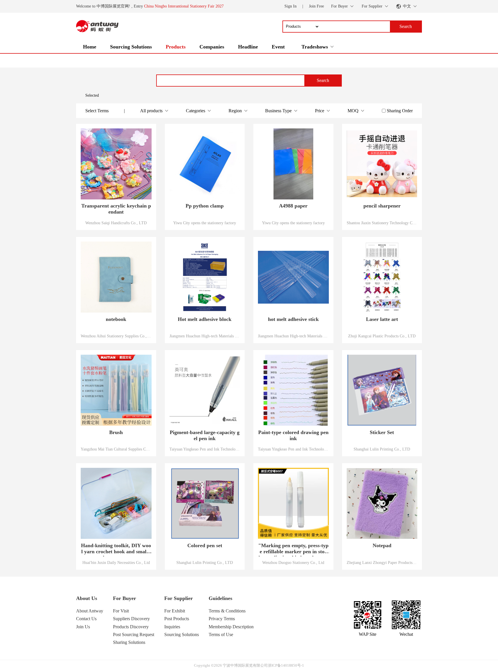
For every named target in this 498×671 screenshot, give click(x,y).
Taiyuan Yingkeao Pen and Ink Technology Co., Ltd (204, 449)
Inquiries (172, 626)
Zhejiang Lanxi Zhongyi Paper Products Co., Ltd (382, 562)
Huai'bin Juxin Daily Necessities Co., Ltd (116, 562)
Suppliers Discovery (131, 618)
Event (278, 47)
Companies (211, 47)
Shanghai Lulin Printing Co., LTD (382, 449)
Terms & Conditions (227, 610)
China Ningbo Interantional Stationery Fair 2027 (184, 6)
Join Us (83, 626)
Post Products (176, 618)
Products (176, 47)
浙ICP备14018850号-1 (286, 665)
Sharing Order (400, 110)
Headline (248, 47)
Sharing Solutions (129, 642)
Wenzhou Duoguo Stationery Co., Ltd (293, 562)
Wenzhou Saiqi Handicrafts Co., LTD (116, 222)
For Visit (121, 610)
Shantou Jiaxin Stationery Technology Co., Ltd (382, 222)
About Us (86, 598)
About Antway (89, 610)
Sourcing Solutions (131, 47)
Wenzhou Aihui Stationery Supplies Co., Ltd (116, 336)
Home (89, 47)
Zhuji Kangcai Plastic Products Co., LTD (382, 336)
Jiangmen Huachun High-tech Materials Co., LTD (204, 336)
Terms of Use (221, 634)
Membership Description (231, 626)
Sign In (290, 6)
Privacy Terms (222, 618)
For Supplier (178, 598)
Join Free (316, 6)
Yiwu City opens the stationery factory (204, 222)
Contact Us (86, 618)
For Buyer (124, 598)
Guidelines (220, 598)
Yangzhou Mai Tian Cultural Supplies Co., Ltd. (116, 449)
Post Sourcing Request (133, 634)
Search (323, 80)
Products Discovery (131, 626)
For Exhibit (174, 610)
